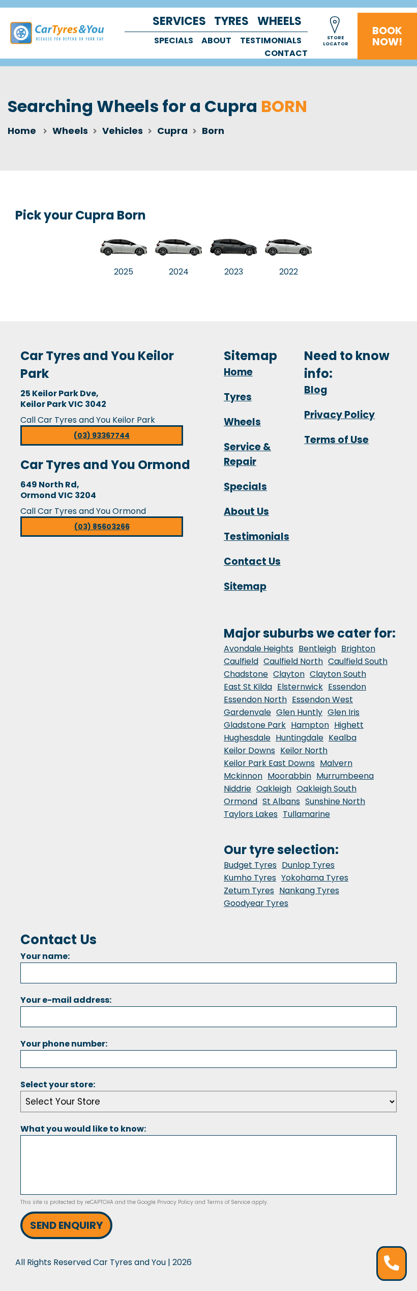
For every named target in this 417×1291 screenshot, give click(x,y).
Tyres (231, 21)
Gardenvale (247, 712)
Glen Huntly (299, 712)
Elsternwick (300, 687)
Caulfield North (293, 661)
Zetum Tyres (249, 890)
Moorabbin (289, 776)
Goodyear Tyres (256, 903)
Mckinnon (243, 776)
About (216, 40)
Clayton (289, 674)
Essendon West (322, 699)
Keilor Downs (249, 750)
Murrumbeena (345, 776)
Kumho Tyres (250, 878)
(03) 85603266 (102, 526)
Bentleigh (317, 648)
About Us (246, 511)
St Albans (281, 801)
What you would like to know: (83, 1129)
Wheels (279, 21)
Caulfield (241, 661)
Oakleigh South (326, 788)
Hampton (310, 725)
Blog (315, 390)
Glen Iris (343, 712)
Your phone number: (63, 1044)
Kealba (342, 738)
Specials (173, 40)
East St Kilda (248, 687)
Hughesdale (247, 738)
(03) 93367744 (102, 435)
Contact (286, 53)
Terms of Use (336, 440)
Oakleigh (273, 788)
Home (22, 130)
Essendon (347, 687)
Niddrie (237, 788)
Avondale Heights (258, 648)
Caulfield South (358, 661)
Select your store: (57, 1084)
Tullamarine (306, 814)
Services (179, 21)
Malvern (336, 763)
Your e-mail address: (65, 1000)
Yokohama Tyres (314, 878)
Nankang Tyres (309, 890)
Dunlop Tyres (308, 865)
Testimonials (271, 40)
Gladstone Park (255, 725)
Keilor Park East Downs (269, 763)
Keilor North (303, 750)
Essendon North (255, 699)
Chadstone (246, 674)
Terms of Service (228, 1202)
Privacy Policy (339, 415)
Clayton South (338, 674)
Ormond (240, 801)
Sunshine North (335, 801)
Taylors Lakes (251, 814)
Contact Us (252, 561)
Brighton (358, 648)
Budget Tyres (250, 865)
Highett (349, 725)
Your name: (45, 956)
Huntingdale (299, 738)
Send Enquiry (66, 1225)
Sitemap (245, 586)
